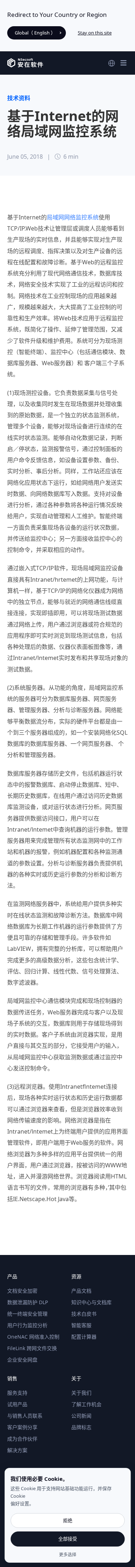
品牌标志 (81, 1427)
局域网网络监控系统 (73, 217)
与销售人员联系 (24, 1415)
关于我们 (81, 1392)
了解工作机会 (86, 1404)
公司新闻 (81, 1415)
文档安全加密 (22, 1290)
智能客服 (81, 1325)
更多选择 (67, 1554)
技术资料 (18, 98)
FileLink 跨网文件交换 (32, 1348)
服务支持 (17, 1392)
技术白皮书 (83, 1313)
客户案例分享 (22, 1427)
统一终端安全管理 (27, 1313)
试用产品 (17, 1404)
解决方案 (17, 1450)
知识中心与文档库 (91, 1302)
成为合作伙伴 (22, 1438)
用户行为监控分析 (27, 1325)
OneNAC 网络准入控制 (33, 1336)
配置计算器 (83, 1336)
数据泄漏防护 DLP (27, 1302)
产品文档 (81, 1290)
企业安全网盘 (22, 1359)
